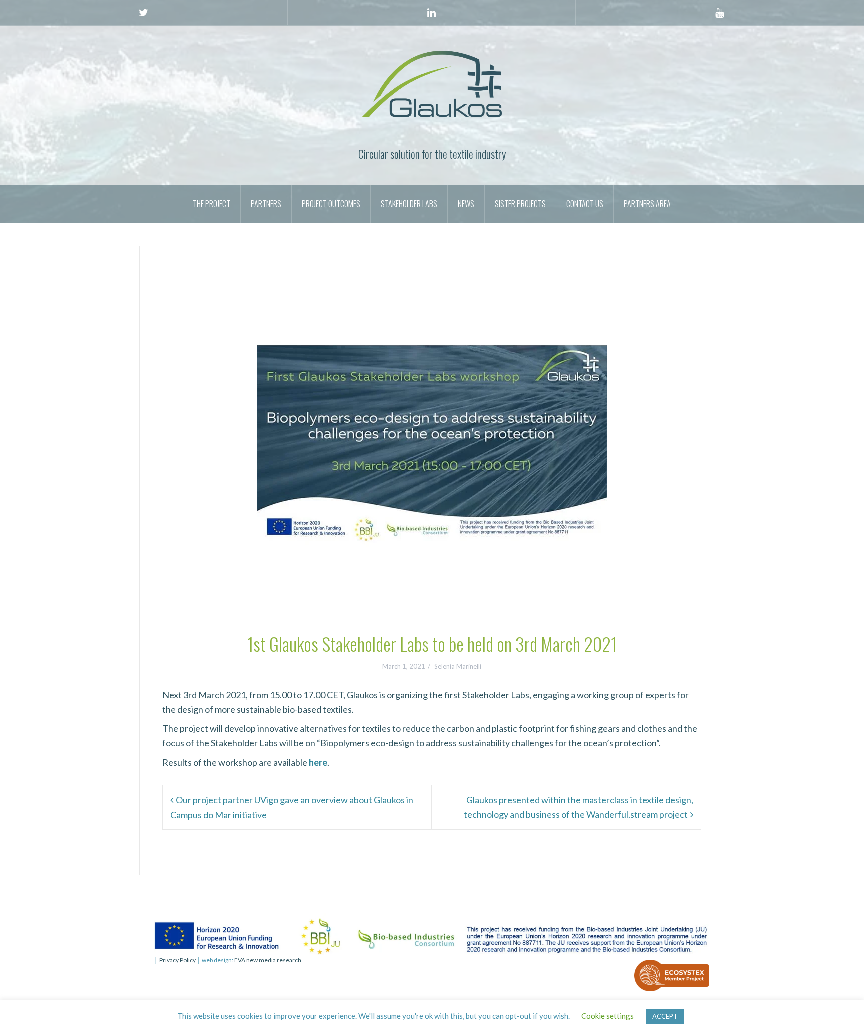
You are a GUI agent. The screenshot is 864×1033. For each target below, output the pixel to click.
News (466, 204)
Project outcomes (331, 204)
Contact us (585, 204)
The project (211, 204)
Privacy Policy (178, 960)
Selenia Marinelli (458, 666)
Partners (266, 204)
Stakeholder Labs (409, 204)
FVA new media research (268, 960)
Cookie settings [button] (608, 1016)
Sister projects (520, 204)
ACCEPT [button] (665, 1016)
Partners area (647, 204)
